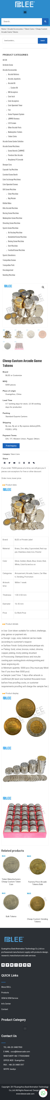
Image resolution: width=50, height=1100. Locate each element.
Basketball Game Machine (17, 237)
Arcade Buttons (13, 74)
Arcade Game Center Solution (13, 141)
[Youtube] (14, 463)
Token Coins (29, 29)
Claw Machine (13, 194)
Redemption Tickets (15, 132)
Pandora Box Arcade (15, 155)
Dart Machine (13, 246)
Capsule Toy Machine (10, 169)
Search (43, 40)
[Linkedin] (29, 463)
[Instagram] (19, 463)
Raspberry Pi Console (15, 160)
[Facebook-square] (5, 463)
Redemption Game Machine (12, 218)
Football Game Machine (16, 250)
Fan (9, 110)
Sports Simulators (9, 255)
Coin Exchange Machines (12, 179)
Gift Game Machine (9, 189)
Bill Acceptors (13, 92)
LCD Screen (12, 123)
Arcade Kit (11, 83)
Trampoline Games (9, 260)
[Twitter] (9, 463)
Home (3, 29)
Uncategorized (8, 270)
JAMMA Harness (13, 119)
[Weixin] (34, 463)
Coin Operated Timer (15, 105)
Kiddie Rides (7, 203)
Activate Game (8, 65)
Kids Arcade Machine (10, 208)
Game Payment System (16, 114)
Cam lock (11, 96)
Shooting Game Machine (11, 223)
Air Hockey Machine (15, 232)
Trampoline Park (8, 265)
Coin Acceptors (13, 101)
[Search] (45, 21)
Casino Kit (14, 88)
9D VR (5, 60)
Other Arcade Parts (14, 127)
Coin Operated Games (10, 184)
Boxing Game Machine (16, 241)
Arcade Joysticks (14, 79)
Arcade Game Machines (11, 146)
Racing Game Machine (11, 213)
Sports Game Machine (10, 228)
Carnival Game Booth (10, 175)
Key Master (12, 198)
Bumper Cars (7, 165)
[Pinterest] (24, 463)
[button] (25, 12)
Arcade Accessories (15, 29)
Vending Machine (9, 275)
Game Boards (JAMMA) (16, 151)
